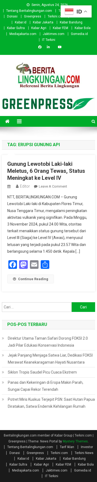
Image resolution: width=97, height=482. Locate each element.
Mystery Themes (75, 441)
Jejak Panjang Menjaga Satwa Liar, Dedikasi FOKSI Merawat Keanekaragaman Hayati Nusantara (50, 358)
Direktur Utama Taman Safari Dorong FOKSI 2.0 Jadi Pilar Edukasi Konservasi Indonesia (48, 341)
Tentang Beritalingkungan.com (29, 11)
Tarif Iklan (67, 447)
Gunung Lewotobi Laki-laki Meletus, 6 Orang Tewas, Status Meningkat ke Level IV (46, 171)
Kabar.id (20, 22)
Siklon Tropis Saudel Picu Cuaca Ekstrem (42, 372)
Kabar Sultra (16, 28)
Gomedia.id (79, 34)
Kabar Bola (83, 28)
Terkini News (84, 453)
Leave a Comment (53, 186)
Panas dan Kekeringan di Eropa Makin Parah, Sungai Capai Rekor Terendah (45, 386)
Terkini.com (56, 16)
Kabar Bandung (71, 22)
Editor (25, 186)
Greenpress (32, 16)
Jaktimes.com (53, 34)
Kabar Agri (38, 28)
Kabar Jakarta (43, 22)
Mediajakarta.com (22, 34)
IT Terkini (48, 40)
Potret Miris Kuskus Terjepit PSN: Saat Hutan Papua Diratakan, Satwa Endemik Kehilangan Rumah (51, 403)
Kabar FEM (60, 28)
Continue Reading (33, 279)
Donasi (12, 16)
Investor (87, 447)
